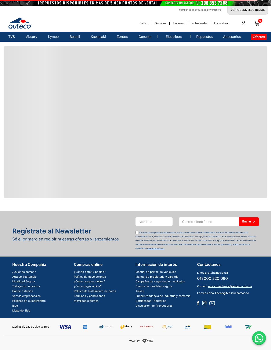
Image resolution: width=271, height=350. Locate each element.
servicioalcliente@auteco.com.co (230, 286)
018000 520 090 (212, 278)
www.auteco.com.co (155, 248)
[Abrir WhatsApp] (259, 338)
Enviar (246, 221)
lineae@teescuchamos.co (232, 293)
